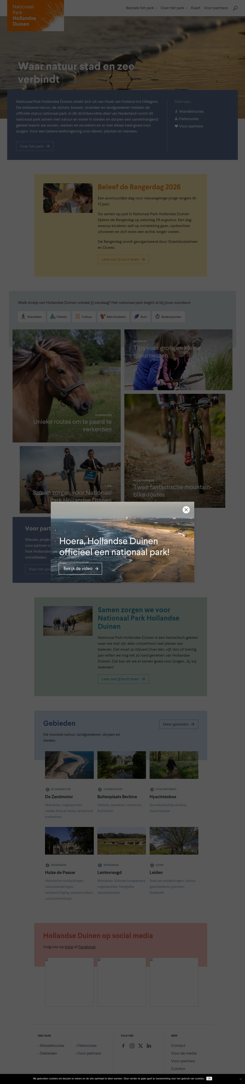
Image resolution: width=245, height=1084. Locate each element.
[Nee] (240, 1079)
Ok (209, 1078)
